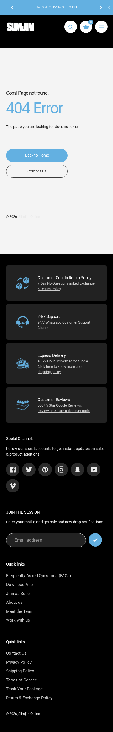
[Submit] (95, 540)
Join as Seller (18, 593)
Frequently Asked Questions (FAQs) (38, 575)
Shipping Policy (20, 671)
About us (14, 602)
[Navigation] (101, 27)
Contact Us (16, 653)
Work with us (18, 620)
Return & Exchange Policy (29, 697)
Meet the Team (19, 611)
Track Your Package (24, 688)
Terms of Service (21, 680)
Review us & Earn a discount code (64, 411)
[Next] (100, 7)
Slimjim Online (29, 217)
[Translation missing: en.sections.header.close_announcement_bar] (109, 7)
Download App (19, 584)
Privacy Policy (19, 662)
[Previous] (12, 7)
